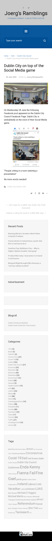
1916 (10, 349)
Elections (11, 373)
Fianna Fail (26, 473)
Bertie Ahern (22, 449)
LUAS (39, 489)
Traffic (10, 420)
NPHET (40, 499)
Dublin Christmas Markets (18, 323)
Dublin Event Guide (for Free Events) (22, 325)
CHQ (9, 454)
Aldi (16, 449)
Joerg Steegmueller (35, 77)
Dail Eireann (33, 458)
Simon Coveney (23, 508)
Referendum (27, 503)
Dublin (10, 362)
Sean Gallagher (13, 508)
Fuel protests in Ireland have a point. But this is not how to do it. (25, 242)
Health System (13, 386)
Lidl (22, 489)
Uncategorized (14, 422)
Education (12, 370)
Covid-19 (11, 359)
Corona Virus (13, 357)
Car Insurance (37, 449)
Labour (32, 484)
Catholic (11, 354)
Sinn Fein (33, 508)
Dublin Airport (12, 463)
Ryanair (39, 504)
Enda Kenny (30, 467)
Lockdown (29, 489)
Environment (13, 378)
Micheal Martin (15, 496)
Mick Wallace (28, 497)
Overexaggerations (15, 401)
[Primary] (26, 31)
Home (6, 56)
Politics (11, 404)
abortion (11, 449)
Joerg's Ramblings (26, 13)
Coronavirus (34, 453)
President (11, 407)
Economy (11, 367)
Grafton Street (31, 479)
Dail (24, 458)
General (11, 383)
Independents (12, 484)
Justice (11, 391)
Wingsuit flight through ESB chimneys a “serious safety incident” (24, 264)
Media (10, 394)
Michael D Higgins (27, 493)
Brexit (10, 352)
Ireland (22, 484)
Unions (11, 425)
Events (10, 380)
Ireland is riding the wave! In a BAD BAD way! (25, 213)
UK (30, 513)
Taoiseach (12, 412)
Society (11, 409)
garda (18, 479)
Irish (9, 388)
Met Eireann (12, 493)
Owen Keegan (12, 504)
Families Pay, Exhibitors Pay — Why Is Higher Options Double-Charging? (23, 249)
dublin (41, 458)
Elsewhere (12, 375)
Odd (12, 56)
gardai (24, 479)
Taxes (10, 415)
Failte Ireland (12, 474)
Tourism (11, 417)
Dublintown (14, 467)
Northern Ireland (30, 500)
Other (10, 399)
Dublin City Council (24, 56)
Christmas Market (18, 453)
